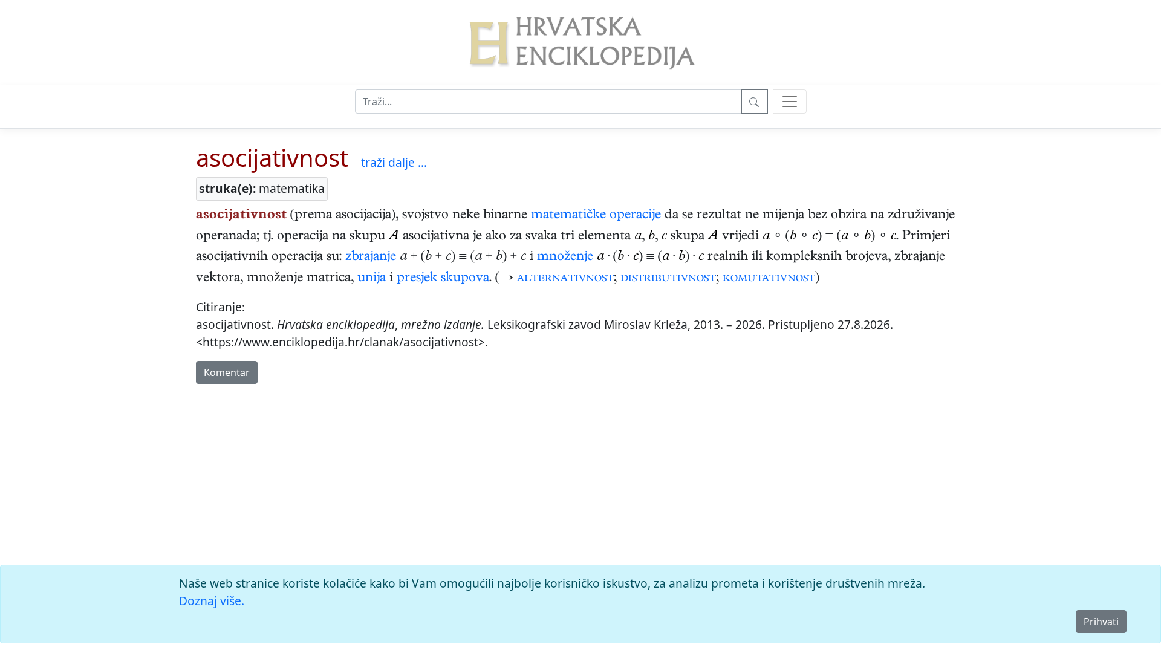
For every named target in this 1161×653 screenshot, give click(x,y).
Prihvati (1101, 621)
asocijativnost (272, 157)
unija (371, 278)
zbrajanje (370, 257)
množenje (565, 257)
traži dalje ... (394, 162)
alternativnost (565, 278)
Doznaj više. (211, 601)
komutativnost (769, 278)
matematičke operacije (596, 216)
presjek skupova (443, 278)
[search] (790, 101)
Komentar (227, 372)
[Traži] (754, 101)
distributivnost (668, 278)
